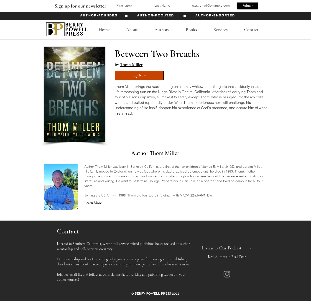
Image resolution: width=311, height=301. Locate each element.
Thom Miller (131, 64)
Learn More (93, 203)
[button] (132, 29)
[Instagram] (226, 274)
